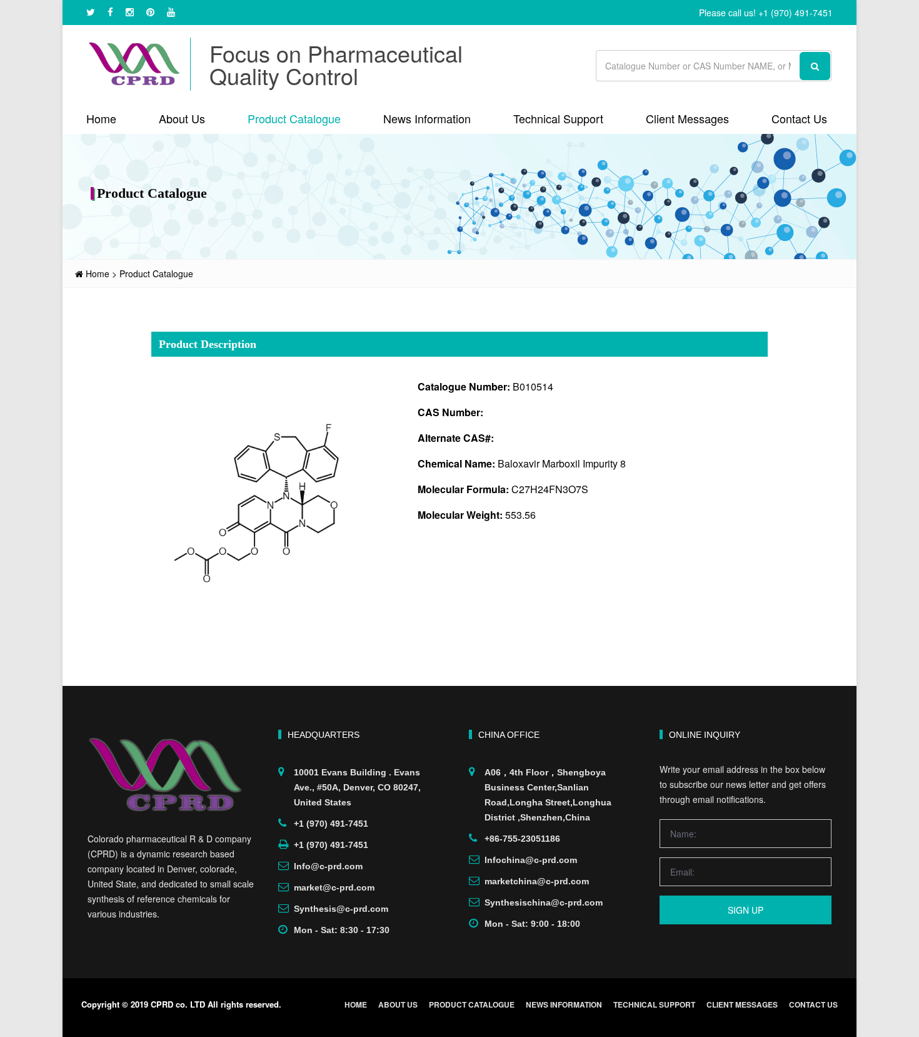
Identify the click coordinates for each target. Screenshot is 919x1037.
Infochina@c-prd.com (531, 860)
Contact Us (799, 118)
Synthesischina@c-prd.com (544, 902)
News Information (427, 118)
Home (101, 118)
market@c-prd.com (334, 887)
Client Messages (687, 118)
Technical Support (558, 118)
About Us (182, 118)
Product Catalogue (294, 118)
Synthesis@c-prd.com (341, 909)
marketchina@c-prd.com (537, 881)
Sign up (745, 910)
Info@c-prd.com (328, 866)
